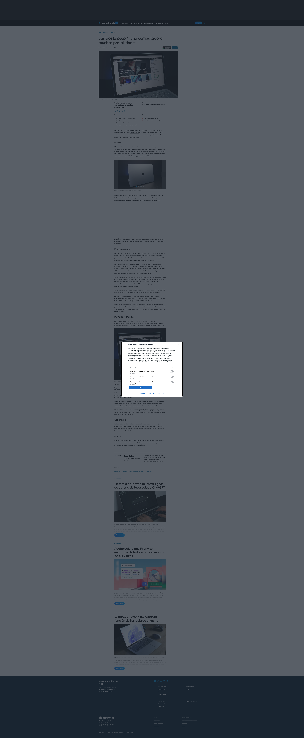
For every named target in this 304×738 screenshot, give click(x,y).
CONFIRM (141, 387)
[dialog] (152, 369)
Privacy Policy (161, 393)
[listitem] (152, 368)
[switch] (172, 371)
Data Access (152, 393)
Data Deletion (143, 393)
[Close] (179, 344)
